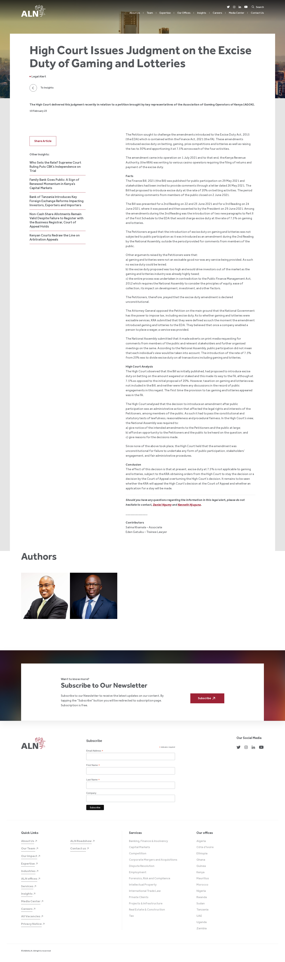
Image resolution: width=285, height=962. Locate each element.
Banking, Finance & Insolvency (148, 841)
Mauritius (202, 878)
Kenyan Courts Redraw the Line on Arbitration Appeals (55, 237)
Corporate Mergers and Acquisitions (153, 859)
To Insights (47, 87)
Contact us (78, 848)
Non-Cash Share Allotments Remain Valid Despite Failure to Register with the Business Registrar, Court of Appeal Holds (56, 220)
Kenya (200, 872)
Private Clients (138, 897)
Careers (217, 12)
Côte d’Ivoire (205, 847)
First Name (93, 765)
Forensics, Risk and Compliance (149, 878)
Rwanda (201, 897)
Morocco (202, 884)
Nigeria (201, 891)
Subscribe (204, 698)
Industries (28, 871)
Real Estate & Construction (147, 909)
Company (91, 793)
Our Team (28, 848)
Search (260, 7)
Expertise (165, 12)
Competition (137, 853)
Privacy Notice (31, 924)
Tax (131, 916)
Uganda (201, 922)
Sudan (200, 903)
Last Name (93, 779)
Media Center (236, 12)
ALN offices (29, 878)
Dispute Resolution (141, 866)
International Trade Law (145, 891)
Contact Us (257, 12)
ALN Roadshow (81, 841)
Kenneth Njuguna (189, 505)
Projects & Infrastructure (145, 903)
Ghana (200, 859)
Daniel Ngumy (162, 505)
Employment (137, 872)
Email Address (94, 750)
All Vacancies (30, 916)
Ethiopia (201, 853)
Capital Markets (139, 847)
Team (150, 12)
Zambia (201, 928)
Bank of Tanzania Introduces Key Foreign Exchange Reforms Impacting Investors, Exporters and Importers (57, 201)
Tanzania (202, 909)
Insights (201, 12)
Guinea (201, 866)
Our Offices (183, 12)
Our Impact (29, 856)
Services (27, 886)
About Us (134, 12)
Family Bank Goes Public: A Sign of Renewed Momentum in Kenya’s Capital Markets (54, 184)
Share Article (42, 141)
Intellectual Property (143, 884)
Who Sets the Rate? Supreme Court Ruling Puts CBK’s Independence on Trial (55, 166)
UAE (199, 916)
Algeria (201, 841)
